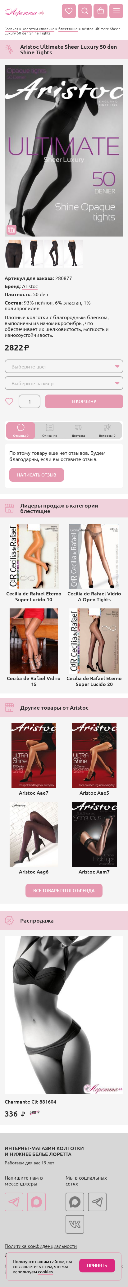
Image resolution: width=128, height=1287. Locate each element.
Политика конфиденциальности (41, 1245)
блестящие (68, 28)
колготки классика (38, 28)
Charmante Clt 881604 (30, 1101)
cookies (45, 1271)
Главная (11, 28)
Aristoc (30, 286)
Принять (97, 1265)
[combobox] (64, 366)
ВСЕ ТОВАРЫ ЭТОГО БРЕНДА (64, 890)
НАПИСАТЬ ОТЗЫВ (36, 475)
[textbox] (58, 366)
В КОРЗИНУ (84, 401)
